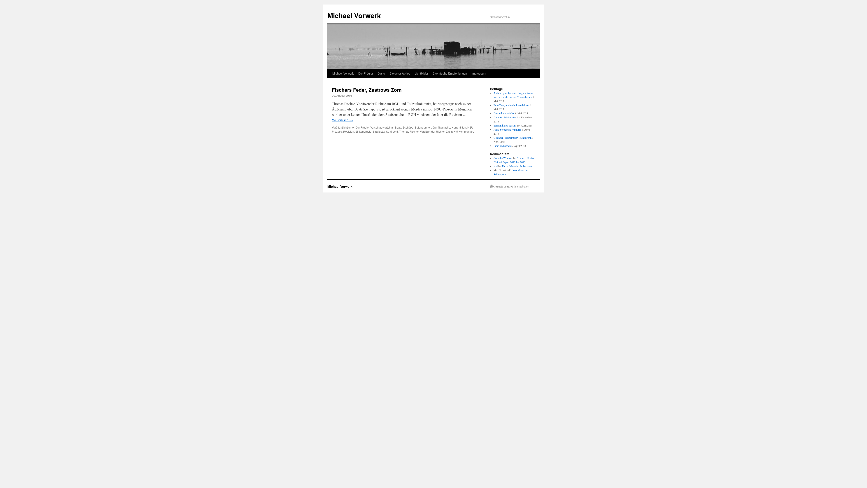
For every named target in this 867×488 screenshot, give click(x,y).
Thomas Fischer (409, 131)
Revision (348, 131)
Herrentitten (459, 127)
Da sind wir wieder (504, 113)
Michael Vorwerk (354, 15)
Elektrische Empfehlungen (450, 73)
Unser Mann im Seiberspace (517, 166)
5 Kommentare (465, 131)
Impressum (478, 73)
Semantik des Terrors (505, 125)
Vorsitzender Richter (432, 131)
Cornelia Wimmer (503, 158)
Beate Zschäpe (404, 127)
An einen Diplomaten (505, 117)
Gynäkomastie (441, 127)
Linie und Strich (502, 146)
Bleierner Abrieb (399, 73)
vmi (496, 166)
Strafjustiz (379, 131)
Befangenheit (423, 127)
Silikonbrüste (363, 131)
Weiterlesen (342, 119)
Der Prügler (365, 73)
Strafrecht (392, 131)
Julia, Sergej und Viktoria (507, 129)
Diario (381, 73)
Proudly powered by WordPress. (511, 186)
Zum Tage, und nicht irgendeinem (511, 105)
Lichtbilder (421, 73)
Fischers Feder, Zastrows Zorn (367, 89)
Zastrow (451, 131)
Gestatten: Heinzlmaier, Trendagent (512, 137)
